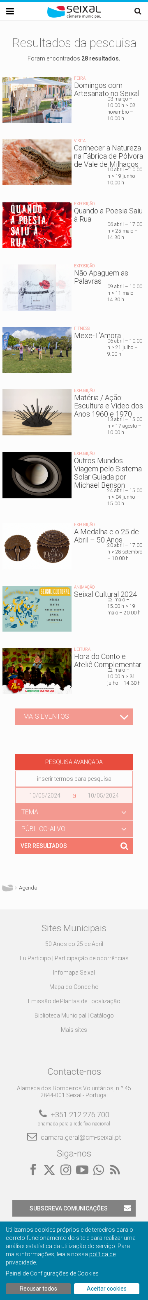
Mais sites (74, 1030)
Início (7, 888)
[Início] (74, 16)
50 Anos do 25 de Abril (74, 944)
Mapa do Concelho (74, 987)
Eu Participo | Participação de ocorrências (74, 958)
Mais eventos (46, 716)
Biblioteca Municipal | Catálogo (74, 1015)
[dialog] (74, 1261)
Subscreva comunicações (69, 1208)
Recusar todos (38, 1288)
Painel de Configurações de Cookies (52, 1273)
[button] (74, 812)
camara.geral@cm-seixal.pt (81, 1137)
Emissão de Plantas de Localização (74, 1001)
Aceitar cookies (107, 1288)
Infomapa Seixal (74, 972)
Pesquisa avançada (74, 762)
